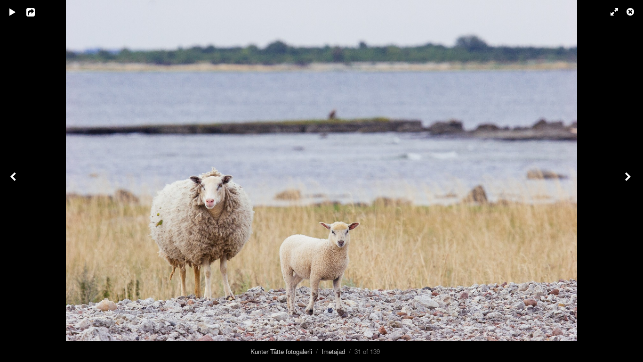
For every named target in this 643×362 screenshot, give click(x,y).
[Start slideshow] (12, 12)
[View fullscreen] (610, 12)
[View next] (629, 181)
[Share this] (37, 12)
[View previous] (14, 181)
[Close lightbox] (631, 12)
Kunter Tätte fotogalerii (281, 351)
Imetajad (333, 351)
